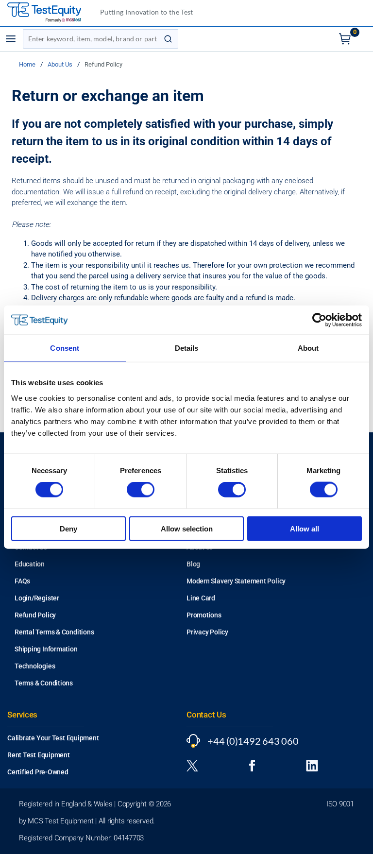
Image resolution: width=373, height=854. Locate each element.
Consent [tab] (64, 348)
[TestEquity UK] (50, 12)
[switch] (140, 489)
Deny (68, 528)
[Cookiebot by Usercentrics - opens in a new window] (319, 320)
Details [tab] (187, 348)
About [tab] (308, 348)
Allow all (304, 528)
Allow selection (187, 528)
